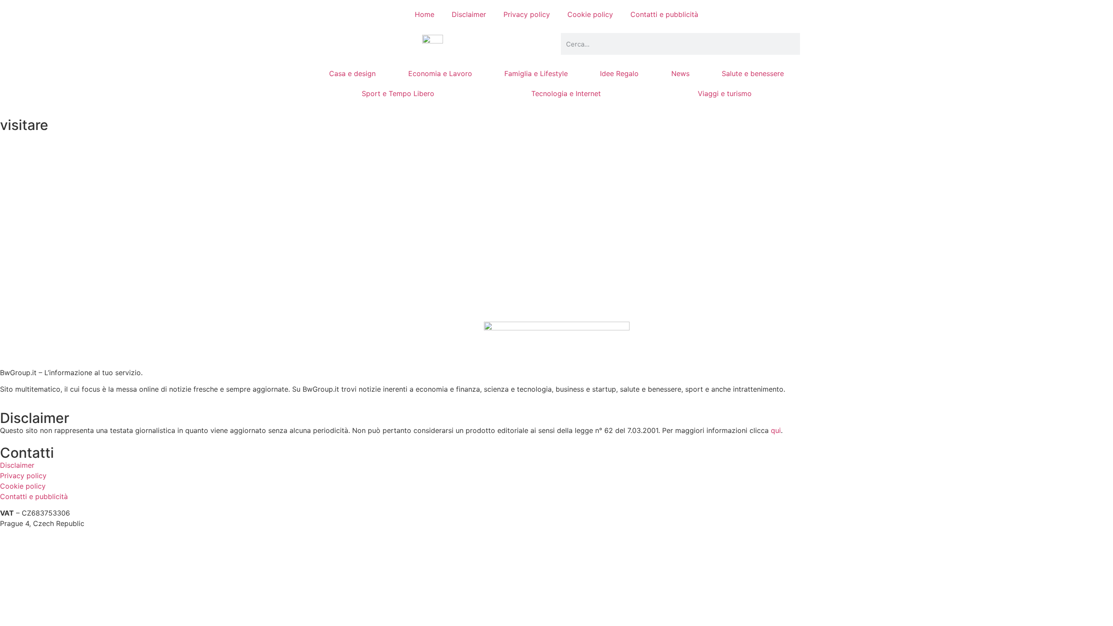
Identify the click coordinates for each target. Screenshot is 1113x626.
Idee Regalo (619, 73)
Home (424, 14)
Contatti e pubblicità (664, 14)
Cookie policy (590, 14)
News (680, 73)
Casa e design (352, 73)
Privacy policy (526, 14)
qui (776, 430)
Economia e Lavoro (440, 73)
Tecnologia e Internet (566, 93)
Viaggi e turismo (725, 93)
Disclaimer (469, 14)
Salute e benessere (753, 73)
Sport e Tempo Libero (398, 93)
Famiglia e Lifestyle (536, 73)
